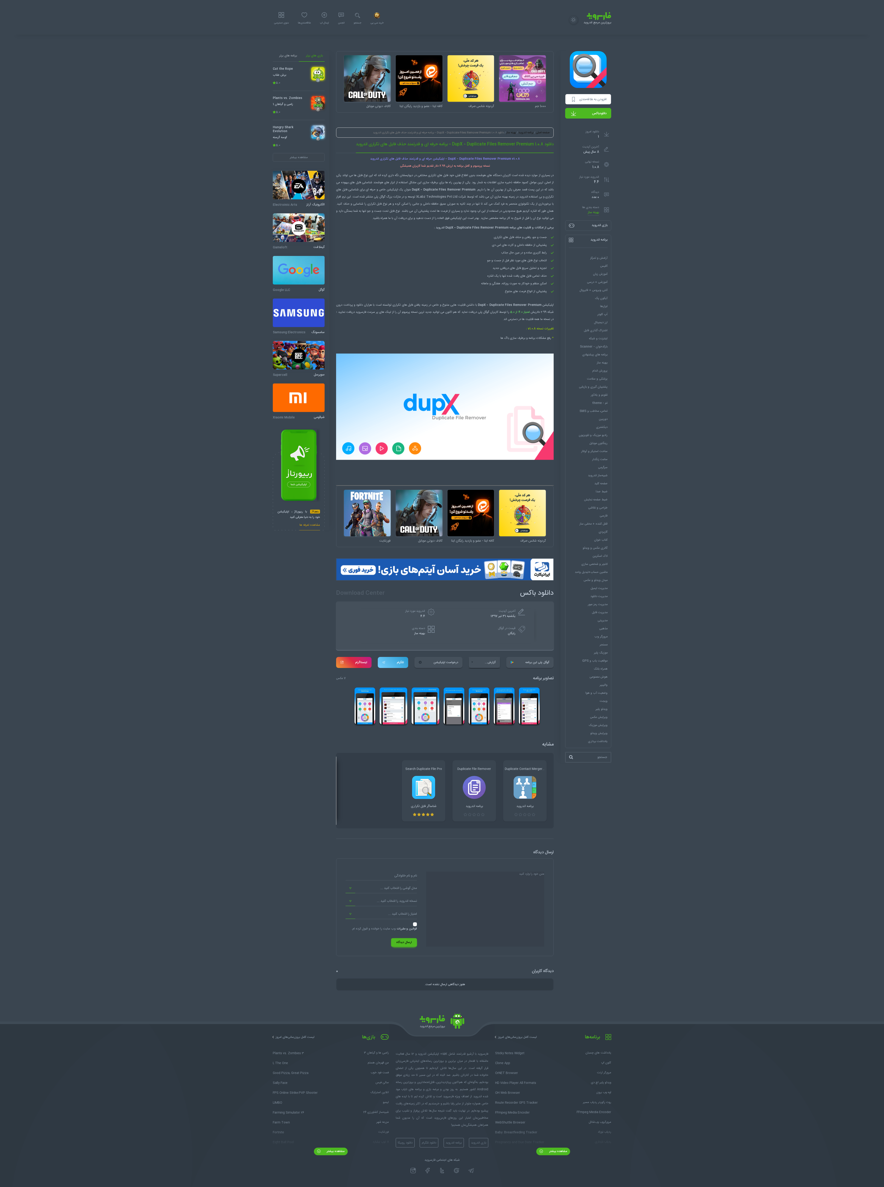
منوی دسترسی (281, 23)
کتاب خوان (601, 540)
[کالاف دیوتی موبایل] (367, 78)
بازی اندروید (478, 1142)
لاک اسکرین (600, 556)
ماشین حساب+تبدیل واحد (591, 572)
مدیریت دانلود (599, 596)
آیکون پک (601, 298)
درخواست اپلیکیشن (445, 662)
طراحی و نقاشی (598, 507)
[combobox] (381, 888)
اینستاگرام (361, 662)
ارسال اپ (324, 23)
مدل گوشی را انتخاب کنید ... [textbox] (398, 888)
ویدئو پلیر (602, 709)
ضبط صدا (602, 491)
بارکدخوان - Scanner (594, 346)
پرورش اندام (600, 370)
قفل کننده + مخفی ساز (593, 523)
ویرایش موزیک (598, 725)
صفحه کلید (601, 483)
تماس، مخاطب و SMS (593, 411)
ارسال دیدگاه (404, 942)
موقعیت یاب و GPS (595, 660)
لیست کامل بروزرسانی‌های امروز (517, 1037)
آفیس (604, 266)
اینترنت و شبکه (598, 338)
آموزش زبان (600, 274)
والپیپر (604, 685)
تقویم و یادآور (599, 395)
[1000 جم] (522, 78)
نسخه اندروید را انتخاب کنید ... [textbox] (397, 901)
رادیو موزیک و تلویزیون (593, 435)
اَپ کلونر (602, 314)
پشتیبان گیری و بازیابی (593, 386)
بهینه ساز (593, 212)
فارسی (604, 515)
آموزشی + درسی (597, 282)
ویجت (604, 701)
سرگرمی (603, 467)
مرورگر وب (601, 636)
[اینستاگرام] (413, 1170)
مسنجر (604, 644)
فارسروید (361, 312)
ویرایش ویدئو (599, 733)
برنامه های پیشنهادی (595, 354)
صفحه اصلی (543, 132)
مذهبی (603, 628)
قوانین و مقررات (407, 928)
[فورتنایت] (367, 513)
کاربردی (603, 531)
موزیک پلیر (601, 652)
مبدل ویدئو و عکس (596, 580)
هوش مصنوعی (599, 676)
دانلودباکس (599, 113)
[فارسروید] (442, 1022)
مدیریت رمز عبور (598, 604)
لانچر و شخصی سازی (594, 564)
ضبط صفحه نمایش (596, 499)
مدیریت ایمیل (599, 588)
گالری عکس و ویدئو (595, 548)
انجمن (341, 23)
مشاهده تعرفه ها (310, 526)
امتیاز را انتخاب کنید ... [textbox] (402, 914)
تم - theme (600, 403)
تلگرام (400, 662)
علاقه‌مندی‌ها (304, 23)
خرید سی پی (377, 23)
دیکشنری (602, 427)
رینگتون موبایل (598, 443)
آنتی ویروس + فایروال (593, 290)
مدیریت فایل (600, 612)
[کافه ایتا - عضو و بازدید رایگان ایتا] (419, 78)
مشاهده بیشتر (557, 1151)
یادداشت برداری (598, 741)
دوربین (603, 419)
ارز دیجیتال (601, 322)
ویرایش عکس (599, 717)
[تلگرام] (471, 1170)
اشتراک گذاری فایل (596, 330)
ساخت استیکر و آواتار (594, 451)
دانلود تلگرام (429, 1142)
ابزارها (604, 306)
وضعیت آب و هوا (596, 693)
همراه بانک (601, 668)
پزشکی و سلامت (597, 378)
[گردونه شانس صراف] (471, 78)
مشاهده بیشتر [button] (299, 157)
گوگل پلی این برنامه (537, 662)
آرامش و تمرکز (599, 258)
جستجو (357, 23)
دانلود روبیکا (405, 1142)
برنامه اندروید (525, 132)
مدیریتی (603, 620)
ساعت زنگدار (600, 459)
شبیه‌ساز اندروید (598, 475)
